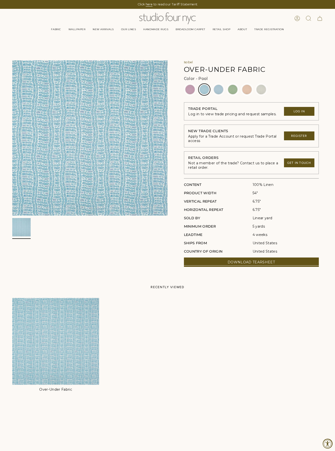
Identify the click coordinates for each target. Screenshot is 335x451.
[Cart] (319, 18)
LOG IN (299, 111)
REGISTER (299, 136)
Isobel (188, 62)
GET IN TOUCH (299, 163)
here (149, 4)
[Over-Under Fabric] (55, 341)
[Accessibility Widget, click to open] (328, 444)
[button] (55, 29)
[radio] (190, 89)
